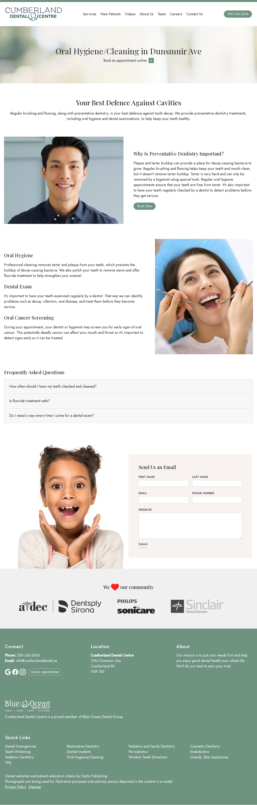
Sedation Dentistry (19, 757)
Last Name (200, 477)
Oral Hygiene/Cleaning (85, 757)
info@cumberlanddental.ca (36, 660)
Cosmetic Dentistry (205, 746)
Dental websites (17, 776)
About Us (147, 14)
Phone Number (203, 493)
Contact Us (194, 14)
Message (145, 510)
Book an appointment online (125, 60)
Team (162, 14)
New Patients (110, 14)
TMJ (8, 762)
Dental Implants (79, 751)
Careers (176, 14)
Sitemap (34, 787)
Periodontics (138, 751)
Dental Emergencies (20, 746)
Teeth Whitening (18, 751)
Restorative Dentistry (83, 746)
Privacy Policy (15, 787)
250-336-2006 (238, 14)
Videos (130, 14)
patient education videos (56, 776)
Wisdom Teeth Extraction (147, 757)
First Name (147, 477)
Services (89, 14)
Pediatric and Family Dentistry (151, 746)
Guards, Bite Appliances (209, 757)
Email (143, 493)
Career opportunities (45, 672)
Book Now (144, 206)
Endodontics (199, 751)
